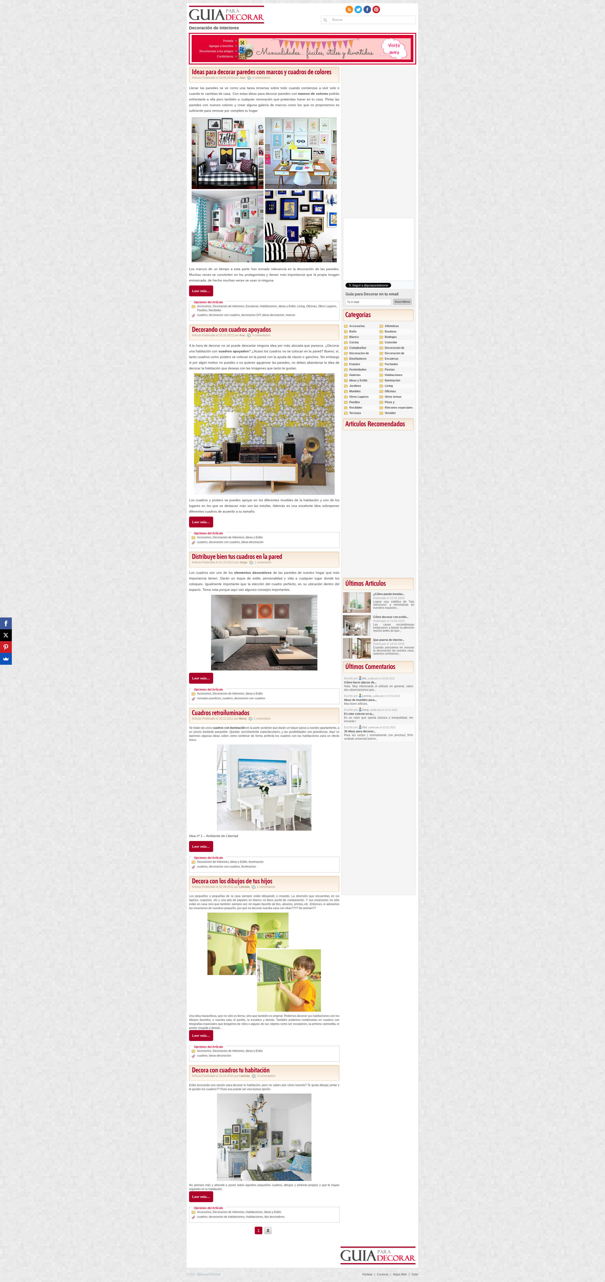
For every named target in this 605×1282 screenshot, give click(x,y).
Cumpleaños (357, 348)
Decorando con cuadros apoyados (231, 330)
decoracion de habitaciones (227, 1216)
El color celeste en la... (359, 714)
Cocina (354, 342)
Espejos (354, 364)
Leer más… (201, 291)
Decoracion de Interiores (228, 306)
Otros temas (393, 396)
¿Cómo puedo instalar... (389, 594)
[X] (6, 635)
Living (301, 306)
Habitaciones (268, 306)
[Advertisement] (378, 143)
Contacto (383, 1274)
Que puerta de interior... (388, 640)
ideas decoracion (273, 315)
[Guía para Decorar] (226, 15)
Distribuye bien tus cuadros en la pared (237, 557)
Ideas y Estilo (287, 306)
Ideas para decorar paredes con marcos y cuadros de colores (261, 72)
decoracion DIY (251, 315)
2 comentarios (266, 887)
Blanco (354, 337)
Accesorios (204, 306)
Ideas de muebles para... (360, 700)
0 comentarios (261, 77)
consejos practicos (209, 698)
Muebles (355, 391)
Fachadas (391, 364)
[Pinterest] (6, 647)
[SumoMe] (6, 659)
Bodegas (391, 337)
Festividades (358, 369)
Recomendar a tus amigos (216, 51)
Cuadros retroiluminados (220, 713)
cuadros (202, 315)
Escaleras (252, 306)
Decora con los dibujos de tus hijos (232, 881)
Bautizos (391, 331)
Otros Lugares (327, 306)
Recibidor (215, 310)
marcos (290, 315)
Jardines (355, 386)
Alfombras (392, 326)
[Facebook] (6, 623)
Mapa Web (400, 1274)
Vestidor (390, 413)
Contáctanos (225, 56)
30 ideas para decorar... (360, 731)
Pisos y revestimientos (395, 404)
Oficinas (311, 306)
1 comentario (263, 562)
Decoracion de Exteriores (394, 350)
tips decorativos (274, 1216)
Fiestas (390, 369)
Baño (352, 331)
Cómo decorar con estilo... (390, 617)
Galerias (355, 375)
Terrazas (355, 413)
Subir (414, 1274)
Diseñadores (358, 358)
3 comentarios (266, 1076)
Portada (228, 41)
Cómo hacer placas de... (360, 682)
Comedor (391, 342)
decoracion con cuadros (224, 315)
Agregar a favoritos (221, 46)
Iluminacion (256, 861)
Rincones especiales (399, 407)
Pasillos (202, 310)
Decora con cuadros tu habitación (231, 1070)
